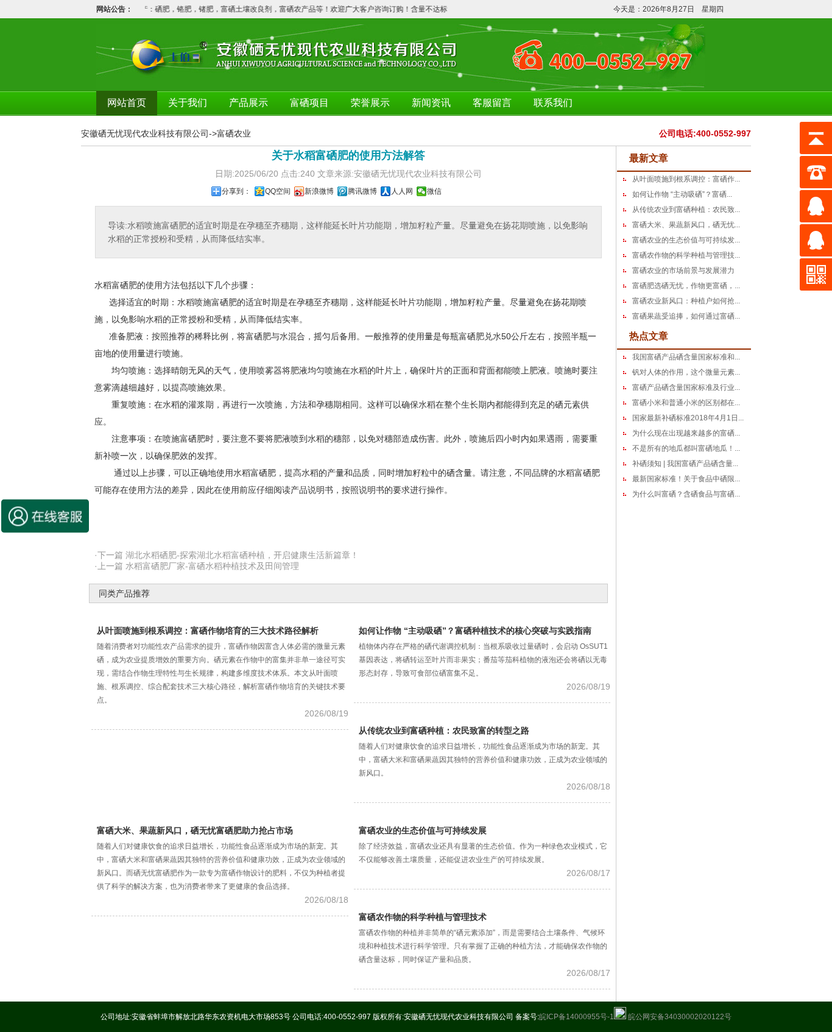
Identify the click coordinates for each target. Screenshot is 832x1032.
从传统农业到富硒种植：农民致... (686, 209)
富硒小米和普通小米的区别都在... (686, 402)
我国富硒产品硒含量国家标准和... (686, 357)
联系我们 (553, 102)
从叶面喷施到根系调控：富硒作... (686, 179)
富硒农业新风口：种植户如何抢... (686, 301)
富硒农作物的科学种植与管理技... (686, 255)
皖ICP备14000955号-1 (576, 1017)
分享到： (236, 191)
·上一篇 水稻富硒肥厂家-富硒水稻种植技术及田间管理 (196, 566)
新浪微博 (319, 191)
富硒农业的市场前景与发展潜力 (683, 270)
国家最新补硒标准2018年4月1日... (688, 418)
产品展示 (248, 102)
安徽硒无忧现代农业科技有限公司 (145, 133)
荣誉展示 (370, 102)
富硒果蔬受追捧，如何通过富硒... (686, 316)
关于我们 (187, 102)
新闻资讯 (431, 102)
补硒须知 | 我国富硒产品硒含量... (685, 463)
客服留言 (492, 102)
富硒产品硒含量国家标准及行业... (686, 387)
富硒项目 (309, 102)
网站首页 (126, 102)
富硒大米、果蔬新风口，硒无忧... (686, 225)
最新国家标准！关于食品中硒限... (686, 479)
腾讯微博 (362, 191)
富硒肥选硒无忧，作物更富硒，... (686, 285)
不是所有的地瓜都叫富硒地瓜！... (686, 448)
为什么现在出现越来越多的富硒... (686, 433)
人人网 (402, 191)
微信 (434, 191)
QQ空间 (278, 191)
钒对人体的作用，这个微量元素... (686, 372)
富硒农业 (234, 133)
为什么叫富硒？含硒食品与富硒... (686, 494)
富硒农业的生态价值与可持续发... (686, 240)
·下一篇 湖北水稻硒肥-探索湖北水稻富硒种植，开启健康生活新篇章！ (226, 555)
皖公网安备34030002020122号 (679, 1017)
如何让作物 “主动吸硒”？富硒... (682, 194)
